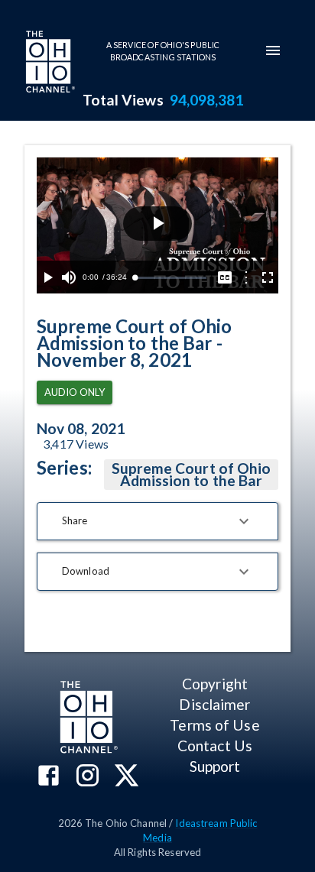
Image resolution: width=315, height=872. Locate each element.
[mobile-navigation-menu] (273, 50)
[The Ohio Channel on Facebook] (48, 777)
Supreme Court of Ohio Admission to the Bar (191, 474)
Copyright (215, 683)
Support (215, 766)
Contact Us (214, 745)
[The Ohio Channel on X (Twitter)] (126, 777)
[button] (157, 521)
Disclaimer (214, 704)
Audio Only (74, 392)
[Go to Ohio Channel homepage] (49, 63)
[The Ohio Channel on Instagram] (87, 777)
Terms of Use (214, 725)
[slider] (170, 278)
